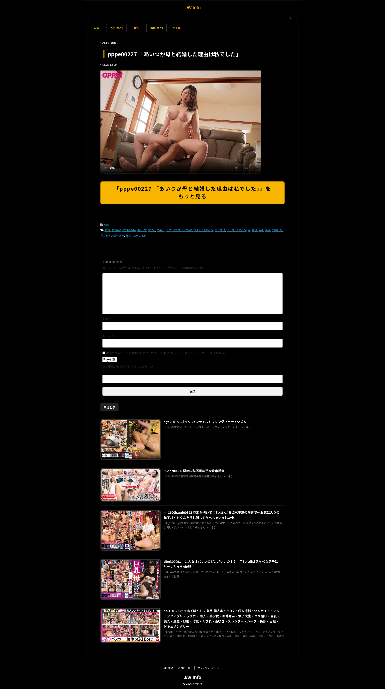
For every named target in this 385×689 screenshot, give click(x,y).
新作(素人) (156, 28)
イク (168, 230)
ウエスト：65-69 (182, 230)
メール (108, 336)
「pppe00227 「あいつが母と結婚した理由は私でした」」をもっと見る (192, 192)
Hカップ (142, 230)
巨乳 (261, 230)
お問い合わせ (185, 668)
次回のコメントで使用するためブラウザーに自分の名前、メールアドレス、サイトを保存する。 (166, 353)
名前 (106, 318)
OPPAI (151, 230)
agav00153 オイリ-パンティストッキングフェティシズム (205, 421)
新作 (136, 28)
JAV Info (192, 7)
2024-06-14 (129, 230)
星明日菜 (277, 230)
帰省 (267, 230)
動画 (106, 225)
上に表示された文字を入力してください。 (129, 367)
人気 (96, 28)
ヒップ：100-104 (236, 230)
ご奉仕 (160, 230)
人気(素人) (116, 28)
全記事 (177, 28)
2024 (107, 230)
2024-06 (116, 230)
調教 (121, 235)
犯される (105, 235)
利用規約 (168, 668)
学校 (254, 230)
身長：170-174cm (136, 235)
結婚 (115, 235)
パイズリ (220, 230)
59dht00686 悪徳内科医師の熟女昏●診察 (194, 470)
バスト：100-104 (203, 230)
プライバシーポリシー (210, 668)
